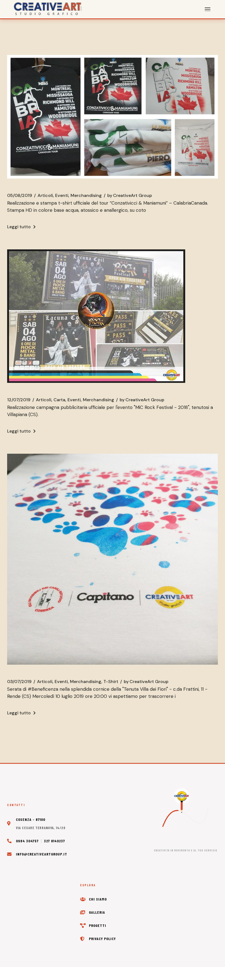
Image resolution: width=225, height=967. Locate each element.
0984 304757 (27, 840)
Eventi (61, 195)
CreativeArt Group (129, 195)
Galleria (97, 912)
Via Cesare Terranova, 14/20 (41, 828)
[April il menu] (207, 9)
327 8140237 (54, 840)
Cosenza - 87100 (30, 819)
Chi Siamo (98, 899)
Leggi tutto (19, 227)
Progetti (97, 925)
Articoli (45, 195)
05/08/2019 (19, 195)
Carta (59, 400)
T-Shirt (110, 681)
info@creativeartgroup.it (41, 854)
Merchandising (86, 195)
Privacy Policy (102, 938)
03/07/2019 (19, 681)
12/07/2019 (18, 400)
